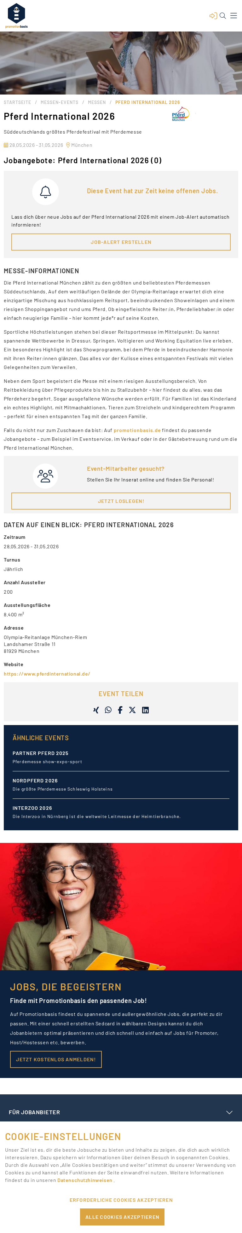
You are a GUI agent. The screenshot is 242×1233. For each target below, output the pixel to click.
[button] (213, 15)
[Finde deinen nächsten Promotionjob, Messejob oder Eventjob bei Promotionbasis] (16, 15)
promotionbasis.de (137, 430)
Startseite (17, 102)
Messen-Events (59, 102)
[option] (121, 762)
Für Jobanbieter (34, 1112)
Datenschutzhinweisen (85, 1180)
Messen (97, 102)
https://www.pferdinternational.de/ (47, 674)
